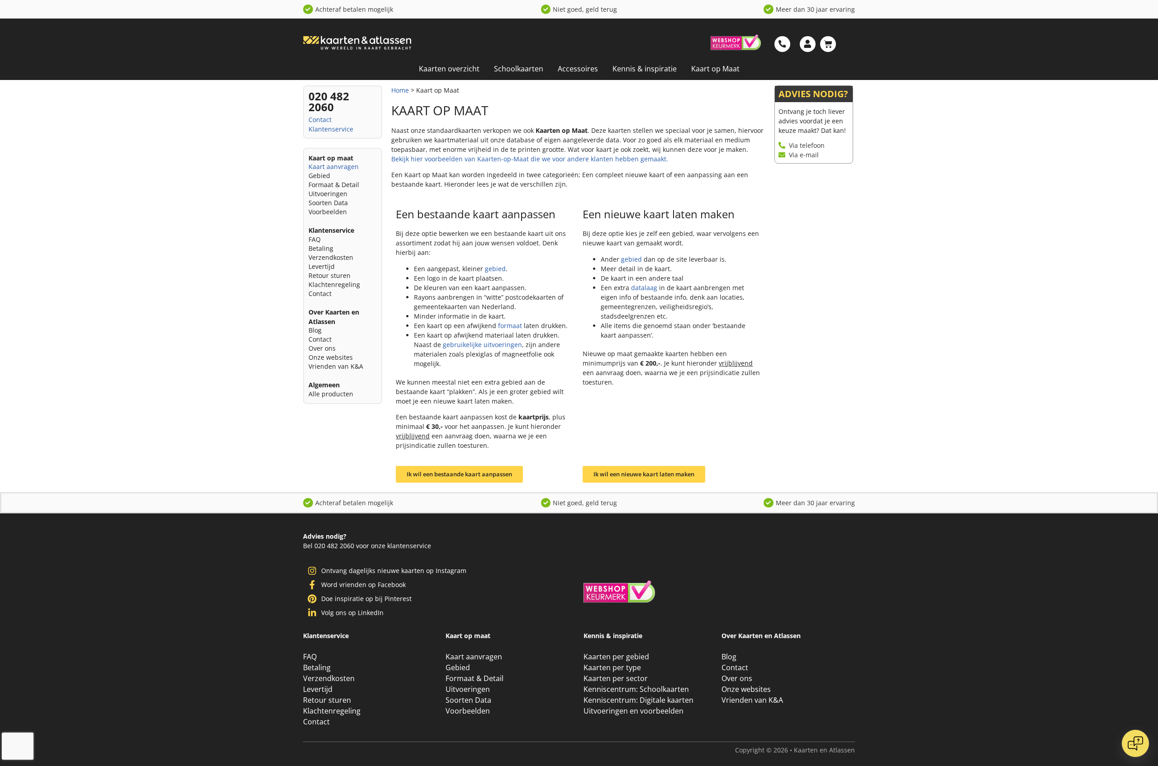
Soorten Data (328, 202)
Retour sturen (329, 275)
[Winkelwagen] (828, 44)
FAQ (314, 239)
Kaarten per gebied (616, 657)
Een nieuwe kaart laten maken (659, 214)
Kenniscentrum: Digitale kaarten (638, 700)
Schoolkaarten (518, 69)
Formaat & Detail (333, 184)
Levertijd (321, 266)
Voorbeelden (327, 211)
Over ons (322, 348)
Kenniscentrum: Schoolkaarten (636, 689)
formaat (510, 325)
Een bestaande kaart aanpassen (475, 214)
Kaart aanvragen (333, 166)
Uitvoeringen (327, 193)
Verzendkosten (330, 257)
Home (400, 90)
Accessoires (578, 69)
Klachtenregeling (334, 284)
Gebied (319, 175)
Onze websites (330, 357)
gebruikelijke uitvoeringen (482, 344)
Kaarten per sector (616, 678)
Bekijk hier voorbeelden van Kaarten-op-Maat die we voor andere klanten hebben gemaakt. (529, 159)
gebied (495, 268)
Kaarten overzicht (449, 69)
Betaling (320, 248)
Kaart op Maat (715, 69)
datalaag (644, 287)
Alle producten (330, 394)
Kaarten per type (612, 667)
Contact (320, 119)
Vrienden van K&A (335, 366)
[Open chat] (1135, 743)
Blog (315, 330)
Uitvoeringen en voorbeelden (633, 711)
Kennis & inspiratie (644, 69)
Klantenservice (330, 129)
